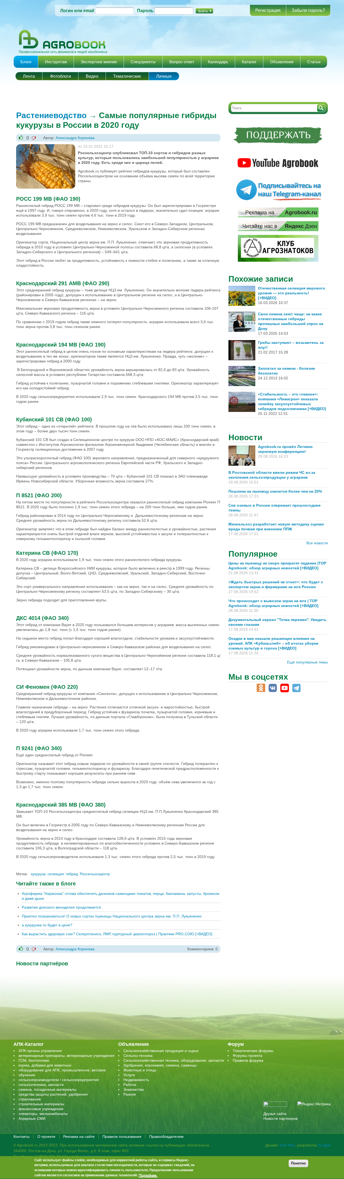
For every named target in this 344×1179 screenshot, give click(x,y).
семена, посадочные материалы (47, 1089)
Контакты (21, 1136)
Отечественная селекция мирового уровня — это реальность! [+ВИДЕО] (291, 293)
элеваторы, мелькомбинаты (43, 1113)
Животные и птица (139, 1070)
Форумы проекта (247, 1055)
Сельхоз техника (138, 1055)
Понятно (298, 1163)
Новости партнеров (280, 1118)
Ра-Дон (324, 1145)
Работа (129, 1084)
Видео (92, 76)
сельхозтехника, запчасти (41, 1084)
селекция (56, 874)
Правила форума (248, 1060)
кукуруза (38, 874)
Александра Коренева (75, 138)
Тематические (127, 76)
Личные (164, 76)
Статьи (313, 61)
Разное (129, 1094)
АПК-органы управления (40, 1051)
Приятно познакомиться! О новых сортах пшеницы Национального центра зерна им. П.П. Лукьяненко (112, 916)
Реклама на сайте (79, 1136)
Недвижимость (136, 1080)
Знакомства (133, 1089)
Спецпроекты (143, 61)
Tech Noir (287, 1145)
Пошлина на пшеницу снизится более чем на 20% (276, 491)
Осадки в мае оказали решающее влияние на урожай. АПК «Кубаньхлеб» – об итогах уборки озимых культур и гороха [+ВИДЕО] (273, 643)
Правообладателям (166, 1136)
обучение (27, 1075)
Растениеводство (51, 115)
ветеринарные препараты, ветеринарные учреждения (66, 1055)
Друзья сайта (274, 1113)
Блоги (25, 61)
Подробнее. (148, 1175)
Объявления (281, 61)
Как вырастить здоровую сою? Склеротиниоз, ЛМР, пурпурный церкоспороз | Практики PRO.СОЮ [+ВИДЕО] (117, 934)
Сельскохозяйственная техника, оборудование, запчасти (173, 1060)
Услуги (129, 1075)
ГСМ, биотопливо (34, 1060)
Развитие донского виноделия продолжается (61, 907)
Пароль (145, 10)
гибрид (72, 874)
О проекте (46, 1136)
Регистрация (268, 10)
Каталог (249, 61)
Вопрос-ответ (181, 61)
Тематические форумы (253, 1051)
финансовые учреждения (41, 1109)
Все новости (317, 543)
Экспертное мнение (99, 61)
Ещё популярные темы (307, 662)
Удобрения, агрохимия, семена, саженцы (160, 1065)
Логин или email (77, 10)
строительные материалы (41, 1104)
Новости (245, 437)
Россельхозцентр (95, 874)
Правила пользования (121, 1136)
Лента (29, 76)
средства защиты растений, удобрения (53, 1094)
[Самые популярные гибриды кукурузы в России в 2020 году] (45, 146)
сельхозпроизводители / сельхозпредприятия (59, 1080)
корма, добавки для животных (45, 1065)
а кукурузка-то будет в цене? (47, 925)
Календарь (218, 61)
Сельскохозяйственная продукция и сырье (161, 1051)
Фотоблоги (60, 76)
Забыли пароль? (308, 10)
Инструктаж (56, 61)
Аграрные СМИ (32, 1118)
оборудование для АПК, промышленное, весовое (62, 1070)
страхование (30, 1099)
